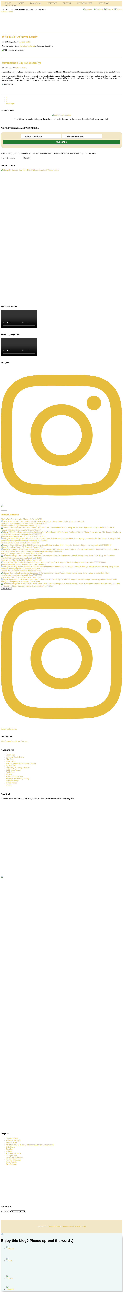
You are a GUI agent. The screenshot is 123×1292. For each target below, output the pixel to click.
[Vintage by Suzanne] (30, 170)
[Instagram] (87, 9)
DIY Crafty (10, 759)
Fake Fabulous (11, 1164)
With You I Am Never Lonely (19, 36)
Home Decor (11, 761)
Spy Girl (9, 1151)
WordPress (78, 1226)
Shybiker (9, 1149)
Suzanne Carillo (7, 12)
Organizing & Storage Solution (17, 768)
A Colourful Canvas (13, 1153)
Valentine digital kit (27, 46)
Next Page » (10, 104)
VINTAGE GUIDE (84, 3)
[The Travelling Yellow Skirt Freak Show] (2, 877)
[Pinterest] (108, 9)
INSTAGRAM (11, 5)
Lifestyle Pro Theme (54, 1226)
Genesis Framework (68, 1226)
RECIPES (67, 3)
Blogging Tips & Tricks (15, 757)
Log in (84, 1226)
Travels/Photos (11, 783)
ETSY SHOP (103, 3)
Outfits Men (10, 772)
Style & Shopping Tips (14, 776)
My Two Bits (11, 766)
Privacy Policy (35, 3)
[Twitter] (118, 9)
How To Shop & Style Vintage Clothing (21, 763)
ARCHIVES (6, 1211)
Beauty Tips (10, 755)
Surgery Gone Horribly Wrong (17, 778)
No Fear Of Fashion (13, 1160)
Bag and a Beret (12, 1138)
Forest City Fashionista (14, 1158)
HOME (8, 3)
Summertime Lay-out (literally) (21, 62)
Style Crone (10, 1147)
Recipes (9, 774)
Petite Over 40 (11, 1143)
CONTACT (52, 3)
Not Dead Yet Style (13, 1140)
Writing (8, 785)
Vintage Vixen (11, 1156)
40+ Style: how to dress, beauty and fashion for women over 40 (30, 1145)
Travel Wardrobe (12, 781)
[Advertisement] (21, 842)
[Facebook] (98, 9)
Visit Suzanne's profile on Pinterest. (14, 741)
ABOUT (20, 3)
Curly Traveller (11, 1162)
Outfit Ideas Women (13, 770)
